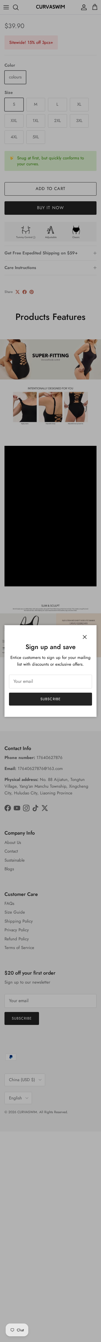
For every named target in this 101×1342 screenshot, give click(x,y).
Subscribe (50, 699)
